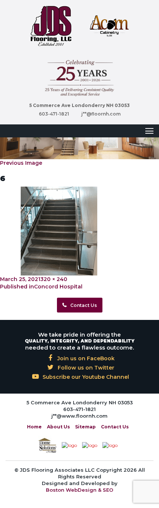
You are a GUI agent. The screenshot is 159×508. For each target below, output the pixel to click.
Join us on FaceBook (85, 358)
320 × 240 (53, 279)
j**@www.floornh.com (79, 416)
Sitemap (85, 427)
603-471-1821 (54, 114)
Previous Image (21, 163)
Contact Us (83, 305)
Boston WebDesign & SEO (79, 490)
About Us (58, 427)
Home (34, 427)
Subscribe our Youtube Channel (85, 377)
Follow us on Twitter (85, 367)
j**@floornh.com (101, 114)
